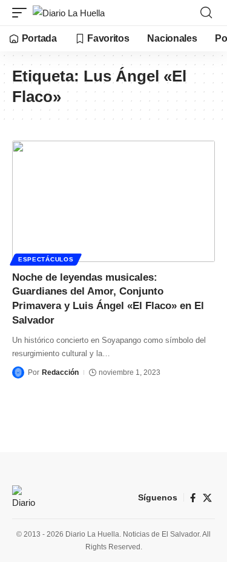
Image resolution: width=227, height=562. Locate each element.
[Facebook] (193, 498)
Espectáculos (45, 259)
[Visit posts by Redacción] (18, 372)
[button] (22, 13)
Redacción (60, 372)
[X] (207, 498)
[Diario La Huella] (69, 13)
